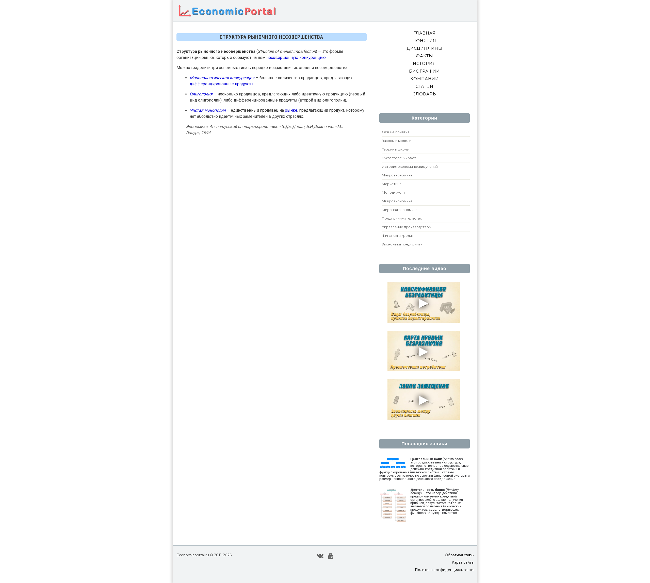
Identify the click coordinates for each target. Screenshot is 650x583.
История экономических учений (410, 166)
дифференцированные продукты (221, 83)
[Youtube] (330, 555)
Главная (424, 33)
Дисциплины (425, 48)
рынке (291, 110)
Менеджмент (393, 192)
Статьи (424, 86)
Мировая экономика (399, 210)
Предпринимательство (402, 218)
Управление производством (406, 227)
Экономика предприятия (403, 244)
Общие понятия (396, 132)
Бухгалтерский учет (399, 158)
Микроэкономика (397, 201)
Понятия (424, 40)
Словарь (424, 94)
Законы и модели (396, 141)
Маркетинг (391, 184)
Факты (424, 56)
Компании (424, 78)
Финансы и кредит (398, 236)
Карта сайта (463, 562)
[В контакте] (320, 555)
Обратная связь (459, 555)
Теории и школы (395, 149)
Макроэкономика (397, 175)
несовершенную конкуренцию (296, 57)
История (424, 63)
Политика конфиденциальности (444, 570)
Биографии (424, 71)
